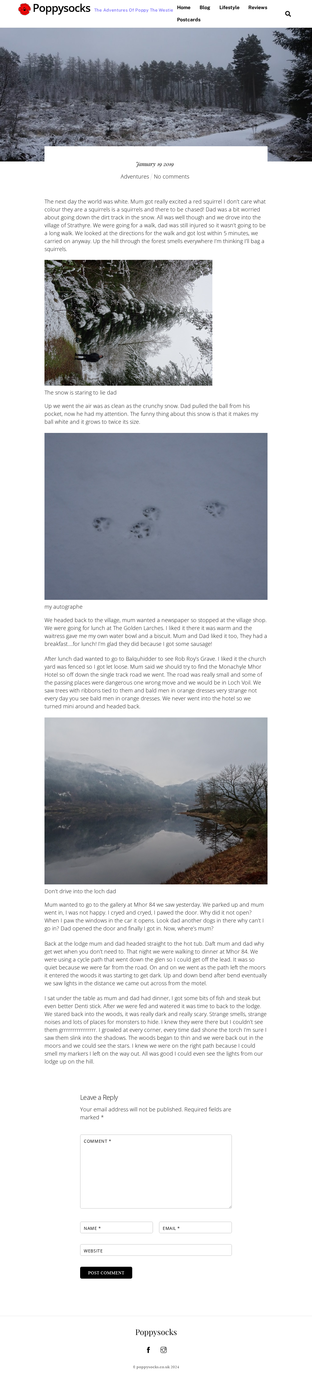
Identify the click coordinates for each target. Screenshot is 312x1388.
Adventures (135, 176)
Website (93, 1251)
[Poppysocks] (54, 12)
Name (92, 1228)
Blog (205, 7)
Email (171, 1228)
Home (183, 7)
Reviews (257, 7)
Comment (97, 1141)
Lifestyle (229, 7)
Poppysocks (156, 1331)
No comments (171, 176)
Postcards (188, 20)
